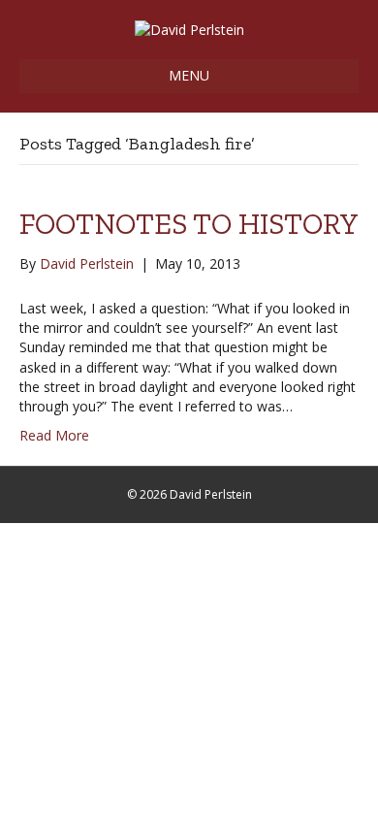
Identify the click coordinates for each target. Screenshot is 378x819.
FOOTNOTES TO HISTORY (189, 224)
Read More (54, 435)
